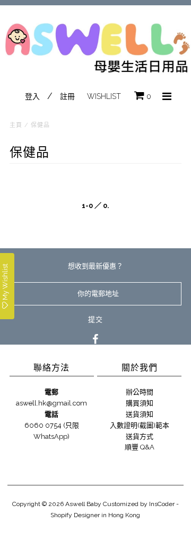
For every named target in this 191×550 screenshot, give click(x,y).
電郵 (51, 392)
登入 (32, 96)
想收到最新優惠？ (95, 266)
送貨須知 (139, 414)
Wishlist (104, 96)
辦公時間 (139, 392)
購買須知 (139, 403)
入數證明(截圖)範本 (139, 425)
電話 (51, 414)
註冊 (67, 96)
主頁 (16, 125)
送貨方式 (139, 436)
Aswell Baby (83, 504)
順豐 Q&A (139, 447)
